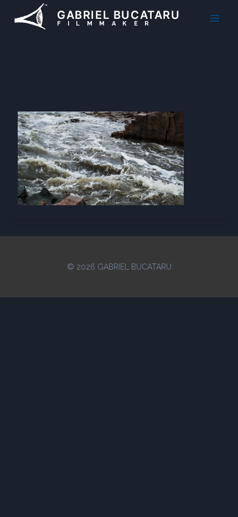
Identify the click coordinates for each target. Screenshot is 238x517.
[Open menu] (214, 18)
